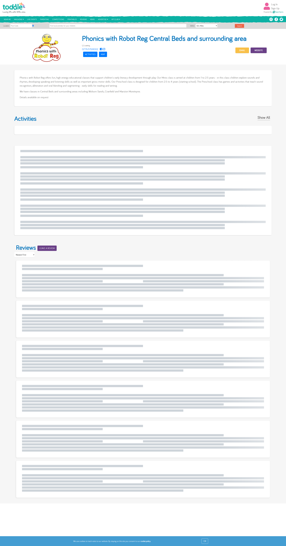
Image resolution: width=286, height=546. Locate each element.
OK (204, 541)
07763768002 (90, 49)
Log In (274, 4)
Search (239, 26)
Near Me (7, 19)
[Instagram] (104, 49)
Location (6, 26)
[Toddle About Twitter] (281, 19)
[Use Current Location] (33, 26)
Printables (72, 19)
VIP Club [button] (115, 19)
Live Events (32, 19)
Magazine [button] (18, 19)
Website (258, 50)
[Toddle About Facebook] (276, 19)
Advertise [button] (102, 19)
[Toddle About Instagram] (271, 19)
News (92, 19)
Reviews (83, 19)
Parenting (44, 19)
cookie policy (146, 541)
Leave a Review (47, 248)
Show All (264, 117)
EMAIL (242, 50)
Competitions (58, 19)
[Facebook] (101, 49)
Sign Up (275, 8)
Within (192, 26)
